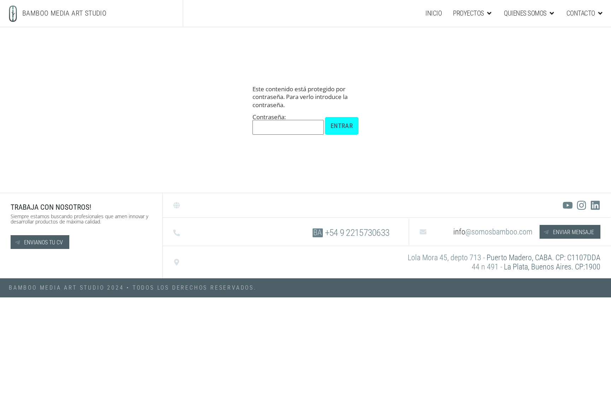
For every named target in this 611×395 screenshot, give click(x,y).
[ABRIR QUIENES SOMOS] (551, 13)
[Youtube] (568, 205)
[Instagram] (581, 205)
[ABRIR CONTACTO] (600, 13)
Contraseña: (269, 117)
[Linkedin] (595, 205)
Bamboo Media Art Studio (64, 13)
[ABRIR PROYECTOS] (489, 13)
